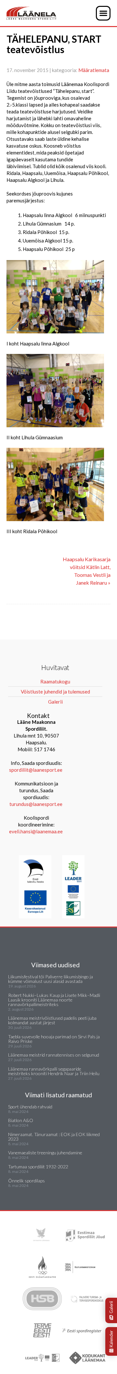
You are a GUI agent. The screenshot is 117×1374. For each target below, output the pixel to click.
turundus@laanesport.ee (36, 804)
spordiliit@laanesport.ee (35, 770)
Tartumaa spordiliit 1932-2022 (38, 1166)
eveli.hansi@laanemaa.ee (36, 831)
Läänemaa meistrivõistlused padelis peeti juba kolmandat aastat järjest (52, 1020)
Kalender (111, 1338)
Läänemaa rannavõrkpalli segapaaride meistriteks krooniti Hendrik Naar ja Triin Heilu (53, 1071)
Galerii (111, 1307)
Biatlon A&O (20, 1120)
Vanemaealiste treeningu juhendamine (45, 1152)
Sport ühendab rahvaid (30, 1106)
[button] (103, 13)
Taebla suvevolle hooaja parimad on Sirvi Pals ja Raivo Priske (54, 1039)
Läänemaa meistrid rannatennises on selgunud (53, 1055)
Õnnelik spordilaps (26, 1180)
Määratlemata (93, 70)
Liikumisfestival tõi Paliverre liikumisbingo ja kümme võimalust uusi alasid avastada (50, 979)
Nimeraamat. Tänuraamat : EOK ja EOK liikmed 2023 (54, 1137)
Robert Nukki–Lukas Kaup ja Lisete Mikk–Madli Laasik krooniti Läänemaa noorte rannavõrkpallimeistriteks (54, 999)
